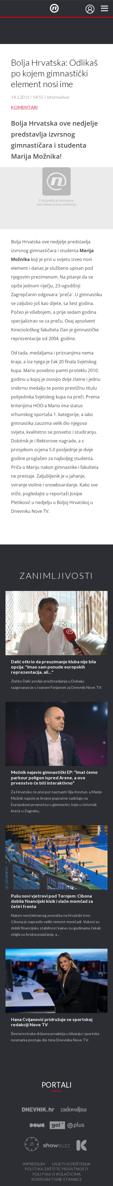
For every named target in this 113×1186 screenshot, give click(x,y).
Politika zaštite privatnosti (56, 1169)
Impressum (33, 1164)
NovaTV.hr (58, 8)
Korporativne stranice (56, 1179)
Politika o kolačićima (56, 1174)
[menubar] (90, 9)
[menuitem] (90, 9)
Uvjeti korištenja (71, 1164)
